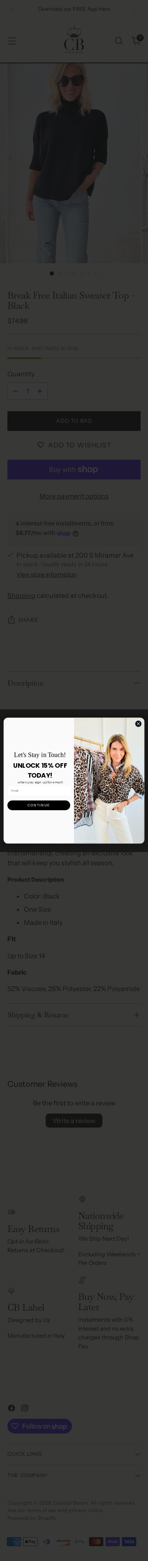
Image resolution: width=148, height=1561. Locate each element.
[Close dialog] (138, 723)
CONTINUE (39, 805)
